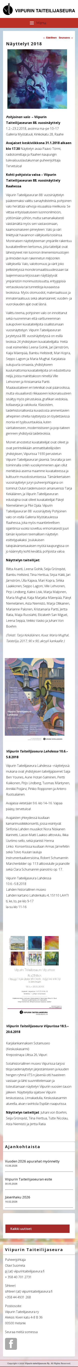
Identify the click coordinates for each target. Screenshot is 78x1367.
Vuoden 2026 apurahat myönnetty (32, 1161)
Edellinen (50, 37)
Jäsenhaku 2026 (17, 1197)
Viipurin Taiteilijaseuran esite (28, 1179)
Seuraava (66, 37)
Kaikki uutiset (21, 1229)
